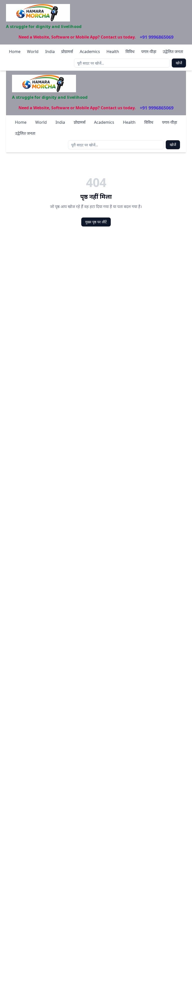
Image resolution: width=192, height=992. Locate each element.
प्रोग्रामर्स (67, 51)
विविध (130, 51)
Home (14, 51)
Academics (90, 51)
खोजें (179, 62)
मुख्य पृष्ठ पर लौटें (96, 222)
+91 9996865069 (157, 37)
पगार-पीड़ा (148, 51)
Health (112, 51)
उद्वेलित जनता (173, 51)
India (50, 51)
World (32, 51)
